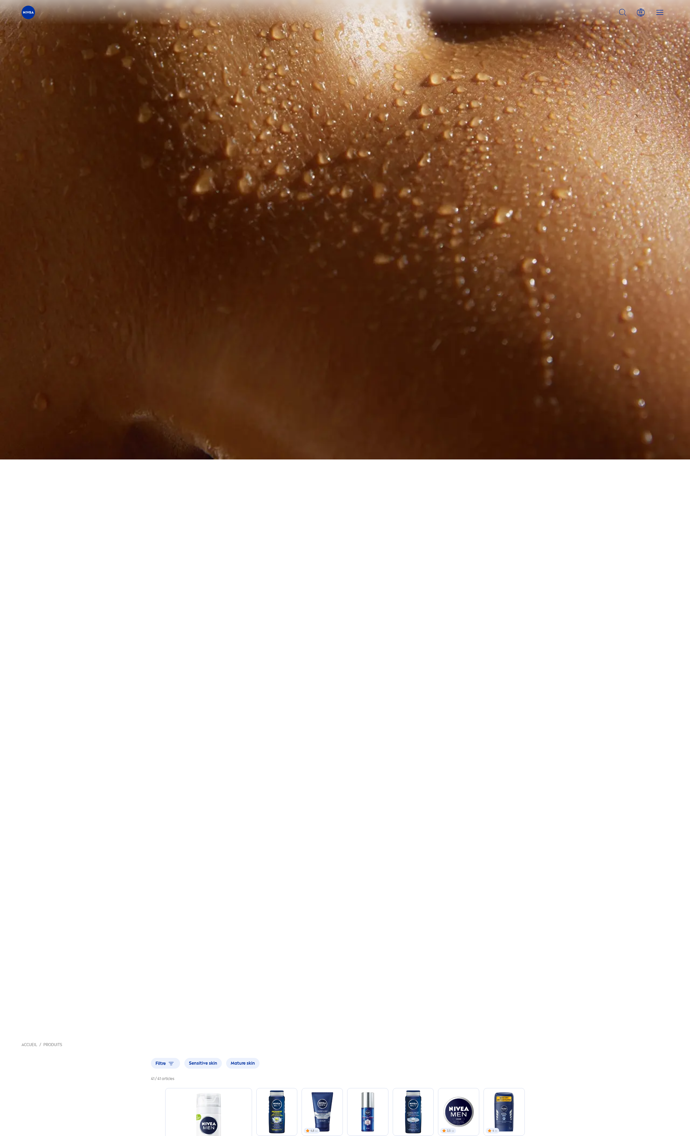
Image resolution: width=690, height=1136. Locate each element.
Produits (52, 1045)
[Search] (622, 12)
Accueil (29, 1045)
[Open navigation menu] (659, 12)
